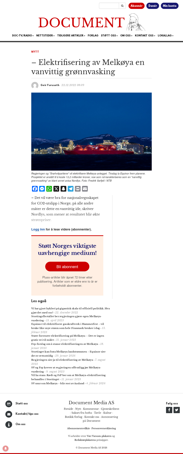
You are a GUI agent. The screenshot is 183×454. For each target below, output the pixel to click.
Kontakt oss (144, 35)
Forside (68, 408)
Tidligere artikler (70, 35)
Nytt (35, 52)
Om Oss (125, 35)
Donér (153, 6)
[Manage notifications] (5, 448)
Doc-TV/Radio (22, 35)
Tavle (97, 412)
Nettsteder (44, 35)
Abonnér (136, 6)
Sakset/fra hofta (81, 412)
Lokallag (165, 35)
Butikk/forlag (73, 417)
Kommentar (91, 408)
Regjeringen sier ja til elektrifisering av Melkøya (62, 359)
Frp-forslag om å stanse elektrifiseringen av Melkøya (64, 344)
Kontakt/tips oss (27, 414)
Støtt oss (22, 403)
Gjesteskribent (110, 408)
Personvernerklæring (104, 428)
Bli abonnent (67, 266)
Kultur (107, 412)
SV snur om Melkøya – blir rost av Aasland (57, 383)
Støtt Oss (108, 35)
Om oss (20, 424)
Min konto (169, 6)
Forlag (93, 35)
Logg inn (38, 229)
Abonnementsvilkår (78, 428)
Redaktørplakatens (85, 440)
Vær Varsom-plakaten (99, 436)
